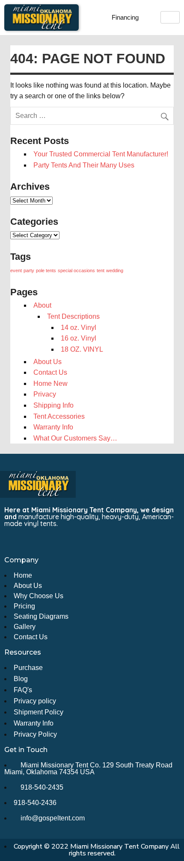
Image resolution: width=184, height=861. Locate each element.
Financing (125, 17)
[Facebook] (10, 541)
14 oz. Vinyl (78, 327)
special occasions (76, 270)
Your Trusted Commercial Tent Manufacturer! (100, 154)
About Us (47, 361)
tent (100, 270)
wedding (114, 270)
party (29, 270)
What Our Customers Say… (75, 438)
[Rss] (42, 541)
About (42, 305)
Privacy (44, 394)
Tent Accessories (59, 416)
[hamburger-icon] (170, 17)
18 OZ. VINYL (82, 349)
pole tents (46, 270)
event (16, 270)
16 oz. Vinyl (78, 338)
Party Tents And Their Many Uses (83, 165)
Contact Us (50, 372)
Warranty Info (53, 427)
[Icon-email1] (26, 541)
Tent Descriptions (73, 316)
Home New (50, 383)
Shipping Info (53, 405)
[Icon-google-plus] (58, 541)
